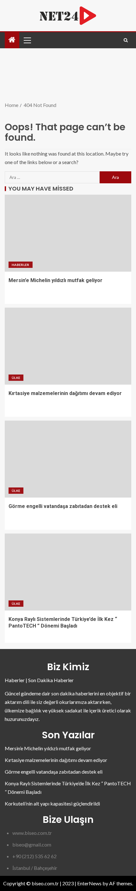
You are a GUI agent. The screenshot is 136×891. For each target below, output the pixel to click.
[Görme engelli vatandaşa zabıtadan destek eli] (68, 459)
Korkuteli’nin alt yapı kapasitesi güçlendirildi (52, 803)
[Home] (12, 39)
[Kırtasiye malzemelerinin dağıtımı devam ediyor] (68, 346)
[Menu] (27, 40)
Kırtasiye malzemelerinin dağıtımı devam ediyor (65, 393)
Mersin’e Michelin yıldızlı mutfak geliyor (55, 280)
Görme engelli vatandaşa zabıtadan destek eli (63, 506)
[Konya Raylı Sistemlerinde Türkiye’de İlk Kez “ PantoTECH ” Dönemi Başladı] (68, 572)
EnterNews (89, 883)
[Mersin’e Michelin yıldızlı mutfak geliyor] (68, 233)
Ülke (16, 378)
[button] (27, 40)
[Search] (126, 40)
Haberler (20, 265)
